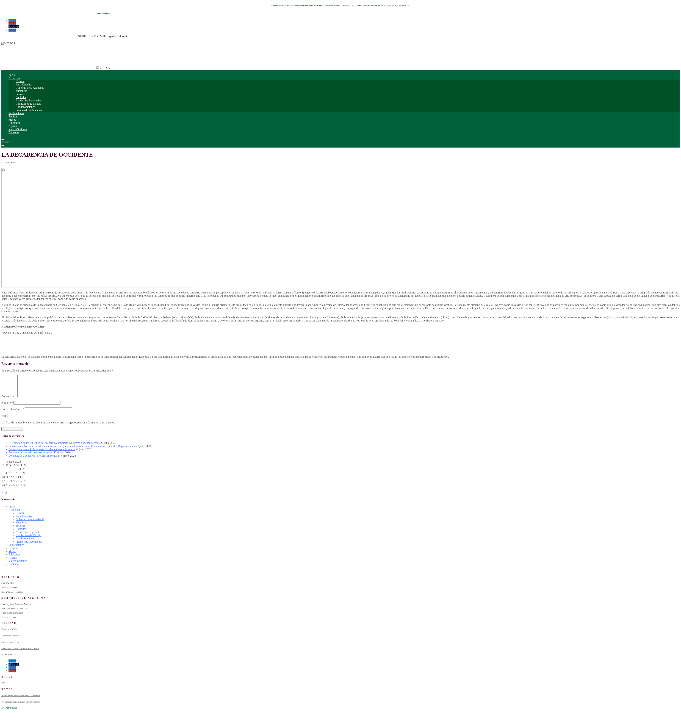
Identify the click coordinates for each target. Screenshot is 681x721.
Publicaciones (16, 113)
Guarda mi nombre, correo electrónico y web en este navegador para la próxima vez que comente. (60, 422)
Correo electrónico (12, 409)
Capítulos (21, 97)
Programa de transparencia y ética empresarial (20, 702)
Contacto (14, 132)
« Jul (4, 492)
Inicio (12, 74)
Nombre (7, 402)
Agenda (13, 125)
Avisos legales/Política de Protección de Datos (20, 695)
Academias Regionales (28, 100)
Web (4, 415)
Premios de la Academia (29, 110)
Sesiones (20, 94)
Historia (20, 81)
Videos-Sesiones (18, 129)
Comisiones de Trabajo (28, 103)
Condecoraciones (25, 106)
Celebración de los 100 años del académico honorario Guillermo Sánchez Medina (54, 442)
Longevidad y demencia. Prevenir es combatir (34, 455)
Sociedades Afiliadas (10, 642)
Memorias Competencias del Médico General (20, 648)
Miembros (21, 90)
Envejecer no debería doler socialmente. (31, 452)
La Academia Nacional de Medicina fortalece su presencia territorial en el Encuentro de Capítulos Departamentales (73, 446)
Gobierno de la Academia (30, 87)
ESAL (4, 683)
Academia (14, 78)
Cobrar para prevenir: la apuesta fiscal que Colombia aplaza (42, 449)
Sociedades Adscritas (10, 635)
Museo (12, 119)
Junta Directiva (24, 84)
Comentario (9, 396)
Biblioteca (14, 122)
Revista (13, 116)
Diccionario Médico (9, 629)
